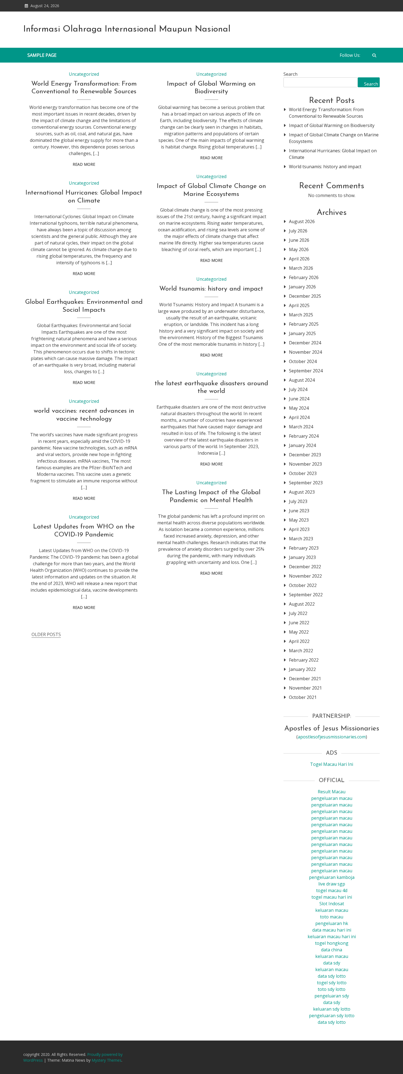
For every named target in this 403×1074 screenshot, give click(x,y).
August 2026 (302, 221)
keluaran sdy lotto (331, 1009)
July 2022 (298, 613)
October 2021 (303, 697)
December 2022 (305, 567)
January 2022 (302, 669)
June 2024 (299, 399)
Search (290, 74)
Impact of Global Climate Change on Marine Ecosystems (334, 138)
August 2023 (302, 492)
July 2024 (298, 389)
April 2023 (299, 529)
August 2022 (302, 604)
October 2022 (303, 585)
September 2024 (306, 371)
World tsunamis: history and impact (211, 289)
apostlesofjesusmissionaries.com (332, 737)
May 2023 (299, 520)
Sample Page (41, 55)
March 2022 (301, 651)
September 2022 (306, 595)
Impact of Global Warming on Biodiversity (331, 125)
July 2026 (298, 231)
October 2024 (303, 361)
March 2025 (301, 315)
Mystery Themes (106, 1060)
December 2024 (305, 343)
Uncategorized (84, 74)
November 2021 (305, 688)
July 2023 (298, 501)
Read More (84, 164)
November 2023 (305, 464)
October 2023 (303, 473)
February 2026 (304, 277)
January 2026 (302, 287)
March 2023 (301, 539)
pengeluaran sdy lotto (331, 1016)
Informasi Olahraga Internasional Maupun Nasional (127, 29)
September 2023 (306, 483)
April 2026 (299, 259)
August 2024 (302, 380)
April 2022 (299, 641)
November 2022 (305, 576)
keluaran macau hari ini (332, 937)
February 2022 (304, 660)
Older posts (46, 634)
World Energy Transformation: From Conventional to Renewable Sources (326, 112)
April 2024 (299, 417)
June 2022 (299, 623)
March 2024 (301, 427)
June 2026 (299, 240)
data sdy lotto (332, 1022)
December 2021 (305, 679)
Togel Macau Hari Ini (331, 764)
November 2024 (305, 352)
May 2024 (299, 408)
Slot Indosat (331, 904)
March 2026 (301, 268)
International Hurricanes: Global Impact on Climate (333, 154)
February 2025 (304, 324)
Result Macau (331, 792)
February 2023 (304, 548)
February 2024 (304, 436)
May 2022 (299, 632)
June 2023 (299, 511)
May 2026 (299, 249)
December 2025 (305, 296)
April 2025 (299, 305)
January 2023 (302, 557)
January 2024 (302, 445)
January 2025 (302, 333)
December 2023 (305, 455)
